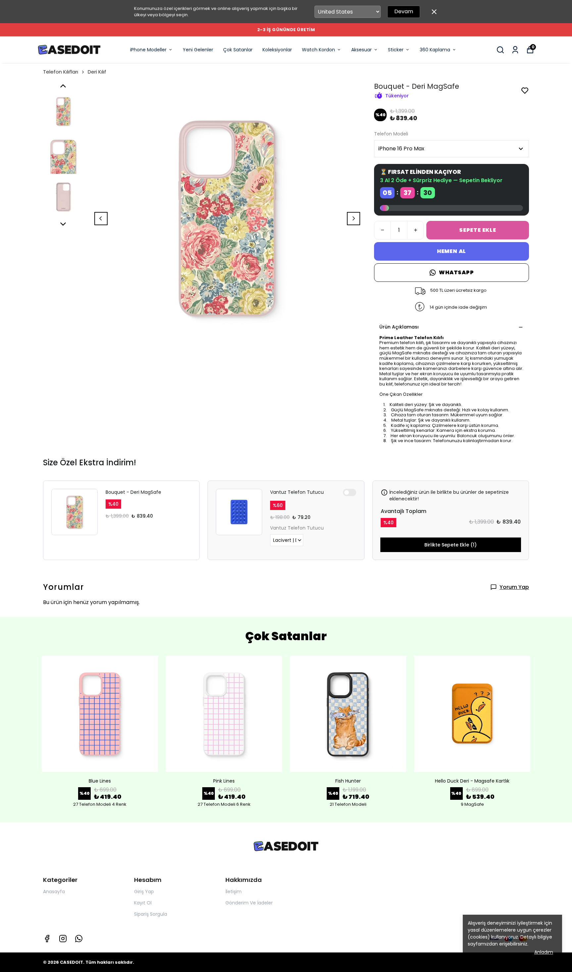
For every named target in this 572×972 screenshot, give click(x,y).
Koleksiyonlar (277, 49)
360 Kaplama (435, 49)
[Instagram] (63, 939)
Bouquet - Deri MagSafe (133, 492)
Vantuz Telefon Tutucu (297, 492)
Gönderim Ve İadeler (249, 902)
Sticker (396, 49)
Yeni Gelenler (198, 49)
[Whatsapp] (79, 939)
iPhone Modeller (148, 49)
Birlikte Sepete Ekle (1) (450, 544)
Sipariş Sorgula (150, 914)
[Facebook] (47, 939)
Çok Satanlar (238, 49)
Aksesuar (361, 49)
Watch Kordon (318, 49)
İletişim (233, 891)
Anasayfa (54, 891)
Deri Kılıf (97, 71)
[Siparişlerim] (515, 50)
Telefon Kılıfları (60, 71)
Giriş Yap (144, 891)
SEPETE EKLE (477, 230)
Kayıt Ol (143, 902)
